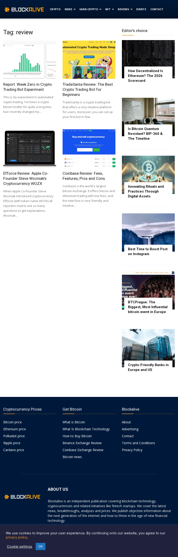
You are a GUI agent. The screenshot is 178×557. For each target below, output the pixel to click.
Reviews (123, 9)
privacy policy (16, 537)
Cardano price (13, 450)
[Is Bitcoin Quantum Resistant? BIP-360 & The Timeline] (148, 117)
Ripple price (11, 443)
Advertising (130, 429)
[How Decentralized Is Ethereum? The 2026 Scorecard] (148, 59)
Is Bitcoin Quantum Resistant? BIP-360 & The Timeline (145, 134)
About (126, 422)
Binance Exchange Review (82, 443)
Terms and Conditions (138, 443)
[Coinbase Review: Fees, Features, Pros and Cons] (89, 148)
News (68, 9)
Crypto (55, 9)
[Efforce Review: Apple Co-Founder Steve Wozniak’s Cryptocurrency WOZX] (29, 148)
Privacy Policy (132, 450)
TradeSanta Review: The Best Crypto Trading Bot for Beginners (88, 89)
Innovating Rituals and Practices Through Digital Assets (146, 191)
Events (141, 9)
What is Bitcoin (74, 422)
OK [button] (40, 546)
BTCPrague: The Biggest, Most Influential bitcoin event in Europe (148, 307)
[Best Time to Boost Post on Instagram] (148, 232)
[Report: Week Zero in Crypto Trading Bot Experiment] (29, 60)
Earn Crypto (88, 9)
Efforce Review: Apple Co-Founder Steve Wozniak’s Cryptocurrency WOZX (25, 178)
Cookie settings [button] (19, 546)
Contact (156, 9)
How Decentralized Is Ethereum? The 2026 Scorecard (145, 76)
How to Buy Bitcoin (77, 436)
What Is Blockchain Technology (86, 429)
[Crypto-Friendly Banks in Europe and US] (148, 348)
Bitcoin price (12, 422)
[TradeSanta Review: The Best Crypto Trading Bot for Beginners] (89, 60)
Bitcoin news (72, 457)
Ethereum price (14, 429)
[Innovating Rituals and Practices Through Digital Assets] (148, 175)
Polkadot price (14, 436)
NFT (108, 9)
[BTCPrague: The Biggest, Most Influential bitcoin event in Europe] (148, 290)
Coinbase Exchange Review (83, 450)
